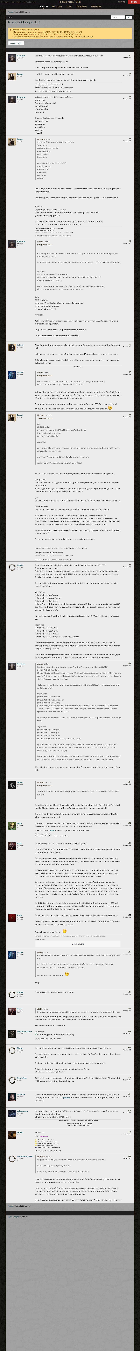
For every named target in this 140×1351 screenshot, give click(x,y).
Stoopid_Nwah (22, 1078)
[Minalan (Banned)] (12, 1050)
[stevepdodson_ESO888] (12, 1159)
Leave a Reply (17, 43)
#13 (129, 843)
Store (23, 2)
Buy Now (134, 1)
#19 (129, 1048)
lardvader (20, 345)
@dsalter (52, 830)
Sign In (10, 17)
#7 (130, 372)
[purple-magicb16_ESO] (12, 1034)
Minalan (20, 1048)
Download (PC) (122, 2)
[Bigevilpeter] (12, 58)
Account (18, 2)
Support (34, 2)
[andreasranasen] (12, 1113)
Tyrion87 (20, 372)
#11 (129, 782)
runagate (20, 565)
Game (13, 2)
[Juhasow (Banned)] (12, 995)
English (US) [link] (4, 2)
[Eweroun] (12, 76)
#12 (129, 823)
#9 (130, 565)
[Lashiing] (12, 1135)
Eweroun (20, 74)
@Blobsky (66, 1098)
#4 (130, 139)
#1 (130, 55)
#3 (130, 97)
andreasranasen (22, 1111)
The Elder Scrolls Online (70, 2)
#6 (130, 345)
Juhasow (20, 992)
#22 (129, 1111)
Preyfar (19, 843)
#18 (129, 1031)
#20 (129, 1077)
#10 (129, 663)
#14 (129, 915)
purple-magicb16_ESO (24, 1031)
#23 (129, 1132)
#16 (129, 992)
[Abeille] (12, 918)
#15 (129, 952)
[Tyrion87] (12, 375)
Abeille (19, 915)
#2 (130, 74)
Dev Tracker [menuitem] (57, 6)
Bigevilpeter (21, 56)
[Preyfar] (12, 846)
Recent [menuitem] (69, 6)
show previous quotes (44, 245)
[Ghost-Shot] (12, 1097)
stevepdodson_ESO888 (24, 1156)
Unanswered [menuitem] (81, 6)
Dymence (20, 782)
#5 (130, 241)
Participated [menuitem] (96, 6)
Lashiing (20, 1132)
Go (129, 17)
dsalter (19, 823)
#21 (129, 1094)
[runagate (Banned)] (12, 567)
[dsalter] (12, 826)
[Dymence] (12, 785)
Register (16, 1217)
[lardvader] (12, 347)
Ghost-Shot (21, 1094)
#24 (129, 1156)
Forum (29, 2)
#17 (129, 1008)
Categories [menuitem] (43, 6)
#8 (130, 415)
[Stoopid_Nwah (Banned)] (12, 1080)
